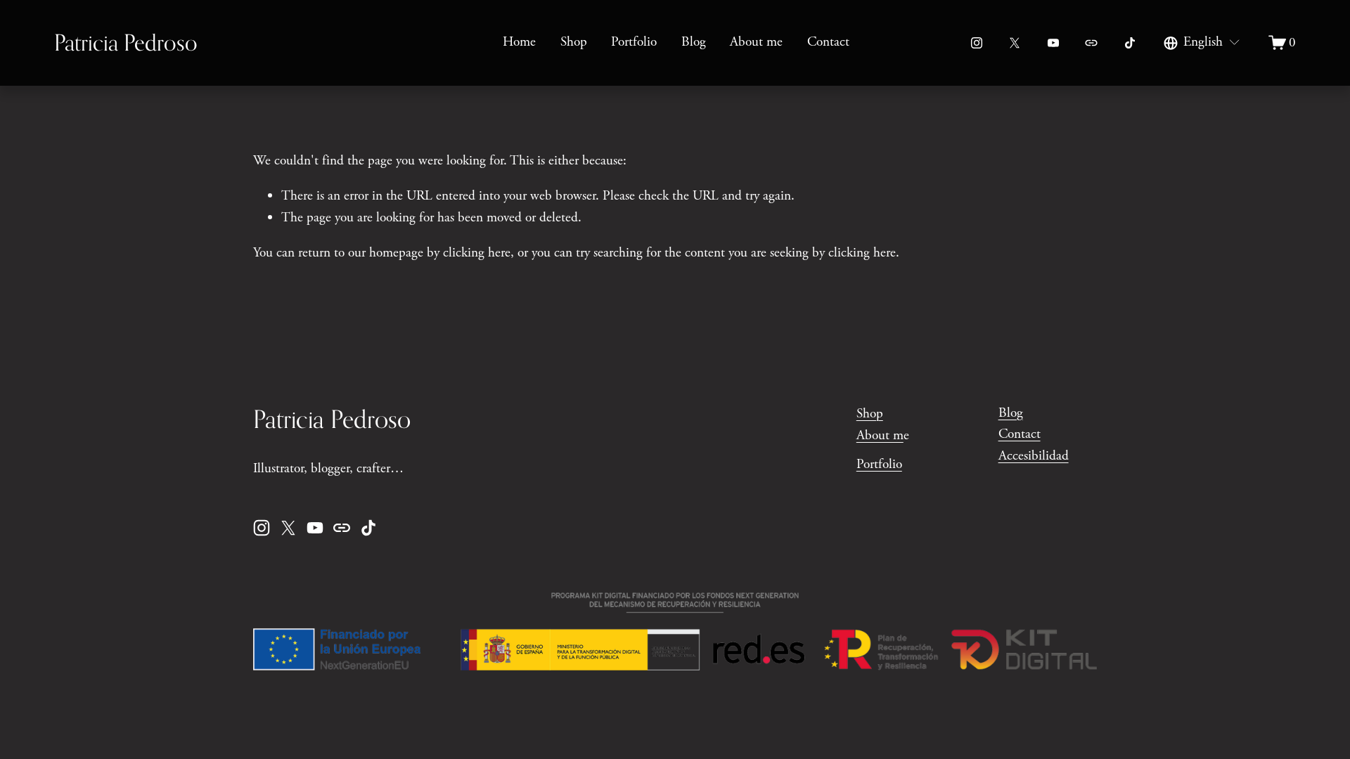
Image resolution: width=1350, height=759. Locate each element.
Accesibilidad (1033, 456)
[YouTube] (1053, 43)
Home (519, 42)
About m (880, 435)
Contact (828, 42)
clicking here (476, 252)
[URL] (1091, 43)
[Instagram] (977, 43)
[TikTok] (1130, 43)
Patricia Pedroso (126, 42)
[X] (1015, 43)
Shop (573, 42)
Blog (693, 42)
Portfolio (634, 42)
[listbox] (1202, 43)
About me (756, 42)
